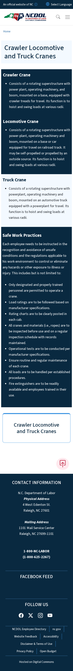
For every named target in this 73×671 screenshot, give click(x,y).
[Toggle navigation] (67, 17)
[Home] (25, 13)
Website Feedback (25, 636)
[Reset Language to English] (47, 4)
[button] (55, 17)
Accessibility (51, 636)
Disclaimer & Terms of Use (36, 644)
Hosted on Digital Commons (36, 662)
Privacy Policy (25, 651)
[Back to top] (62, 464)
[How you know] (35, 4)
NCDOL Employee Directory (29, 629)
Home (7, 31)
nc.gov (57, 629)
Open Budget (48, 651)
